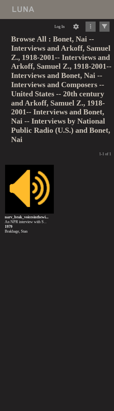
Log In (59, 26)
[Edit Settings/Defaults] (76, 26)
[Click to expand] (104, 27)
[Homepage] (57, 9)
